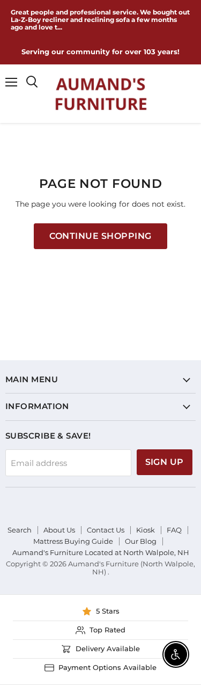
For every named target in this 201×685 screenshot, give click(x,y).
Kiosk (145, 530)
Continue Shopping (100, 236)
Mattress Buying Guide (73, 541)
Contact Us (105, 530)
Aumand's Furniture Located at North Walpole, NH (100, 552)
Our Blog (141, 541)
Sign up (164, 462)
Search (20, 530)
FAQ (174, 530)
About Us (59, 530)
